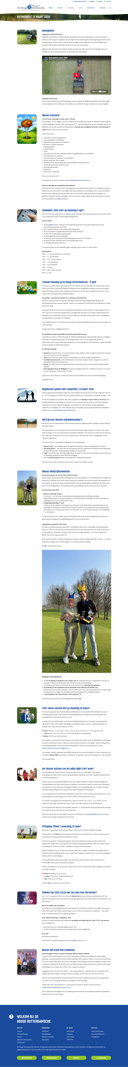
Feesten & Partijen (48, 1037)
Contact (108, 1)
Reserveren (27, 1057)
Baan (50, 8)
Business (103, 8)
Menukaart (45, 1031)
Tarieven (19, 1031)
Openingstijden (46, 1034)
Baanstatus (70, 1031)
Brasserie (90, 8)
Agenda (100, 1)
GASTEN (20, 1028)
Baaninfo (92, 1)
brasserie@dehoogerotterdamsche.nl (78, 180)
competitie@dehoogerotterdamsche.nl (64, 410)
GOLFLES (94, 1028)
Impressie (70, 1034)
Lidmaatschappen (22, 1034)
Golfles (70, 8)
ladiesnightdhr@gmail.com (93, 814)
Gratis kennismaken (97, 1031)
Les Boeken (101, 1057)
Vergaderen (45, 1040)
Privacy (76, 1057)
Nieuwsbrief (51, 1057)
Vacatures (70, 1039)
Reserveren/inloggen (79, 1)
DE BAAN (70, 1028)
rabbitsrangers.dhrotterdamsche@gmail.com (56, 748)
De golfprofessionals (97, 1034)
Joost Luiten (70, 1037)
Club (80, 8)
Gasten (60, 8)
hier (64, 243)
